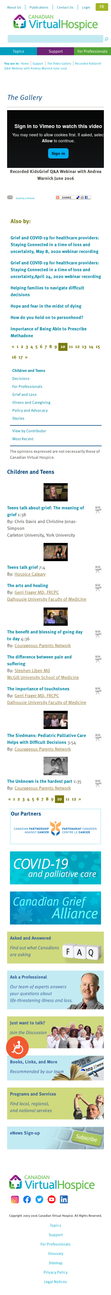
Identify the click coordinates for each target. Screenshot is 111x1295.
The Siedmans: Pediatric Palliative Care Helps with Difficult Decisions (46, 739)
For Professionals (27, 386)
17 (20, 356)
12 (77, 346)
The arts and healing (27, 585)
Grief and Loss (24, 394)
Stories (18, 418)
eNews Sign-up (25, 1132)
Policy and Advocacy (30, 410)
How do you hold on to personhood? (47, 317)
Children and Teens (28, 370)
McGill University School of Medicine (43, 677)
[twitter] (39, 1199)
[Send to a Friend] (11, 197)
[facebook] (27, 1199)
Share (73, 197)
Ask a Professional (28, 976)
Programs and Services (33, 1093)
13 (84, 346)
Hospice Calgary (30, 574)
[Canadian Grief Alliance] (55, 908)
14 (91, 346)
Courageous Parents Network (43, 645)
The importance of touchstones (38, 688)
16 (14, 356)
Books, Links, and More (33, 1061)
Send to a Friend (25, 198)
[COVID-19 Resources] (55, 867)
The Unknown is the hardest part (39, 781)
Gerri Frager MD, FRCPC (37, 592)
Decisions (21, 378)
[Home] (55, 15)
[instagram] (15, 1199)
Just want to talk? (27, 1022)
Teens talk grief (22, 567)
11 (71, 346)
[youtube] (52, 1199)
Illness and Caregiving (31, 402)
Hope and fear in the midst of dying (46, 305)
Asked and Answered (30, 937)
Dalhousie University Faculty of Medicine (46, 599)
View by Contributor (29, 431)
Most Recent (22, 439)
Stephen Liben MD (32, 670)
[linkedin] (64, 1199)
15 (98, 346)
